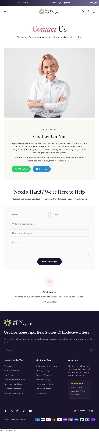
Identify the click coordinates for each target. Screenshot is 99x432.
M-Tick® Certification (14, 393)
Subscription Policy (45, 384)
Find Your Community (14, 380)
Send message (49, 261)
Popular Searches (8, 430)
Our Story (8, 375)
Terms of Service (44, 375)
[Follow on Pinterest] (24, 410)
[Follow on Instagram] (17, 410)
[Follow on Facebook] (5, 410)
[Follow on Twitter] (11, 410)
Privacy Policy (42, 370)
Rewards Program (12, 389)
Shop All (8, 366)
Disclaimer (41, 393)
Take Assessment (12, 370)
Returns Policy (43, 380)
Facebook (43, 169)
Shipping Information (46, 366)
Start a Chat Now (49, 302)
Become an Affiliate (13, 384)
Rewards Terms (43, 389)
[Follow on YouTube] (30, 410)
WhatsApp (23, 169)
